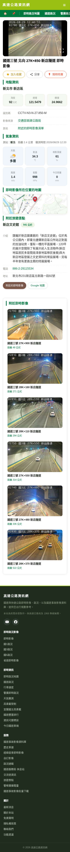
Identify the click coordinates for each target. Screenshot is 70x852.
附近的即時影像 (14, 285)
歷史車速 (9, 747)
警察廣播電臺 (11, 785)
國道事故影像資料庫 (15, 741)
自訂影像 (9, 758)
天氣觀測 (9, 698)
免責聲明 (9, 818)
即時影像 (9, 638)
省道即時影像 (11, 660)
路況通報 (9, 763)
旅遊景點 (9, 780)
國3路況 (8, 649)
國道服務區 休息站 (14, 769)
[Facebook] (15, 622)
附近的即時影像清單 (31, 128)
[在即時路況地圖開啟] (35, 204)
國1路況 (8, 644)
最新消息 (9, 807)
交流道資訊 (10, 774)
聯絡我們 (9, 829)
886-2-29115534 (23, 268)
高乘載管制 (10, 703)
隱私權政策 (10, 823)
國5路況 (8, 654)
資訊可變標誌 (11, 720)
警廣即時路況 (11, 692)
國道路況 (50, 13)
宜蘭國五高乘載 (12, 709)
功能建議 (9, 834)
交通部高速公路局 (29, 120)
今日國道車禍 (11, 725)
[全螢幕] (61, 51)
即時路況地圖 (32, 13)
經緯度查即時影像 (14, 752)
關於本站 (9, 812)
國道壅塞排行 (11, 714)
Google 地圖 (38, 285)
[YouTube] (7, 622)
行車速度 (9, 687)
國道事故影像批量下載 (16, 791)
